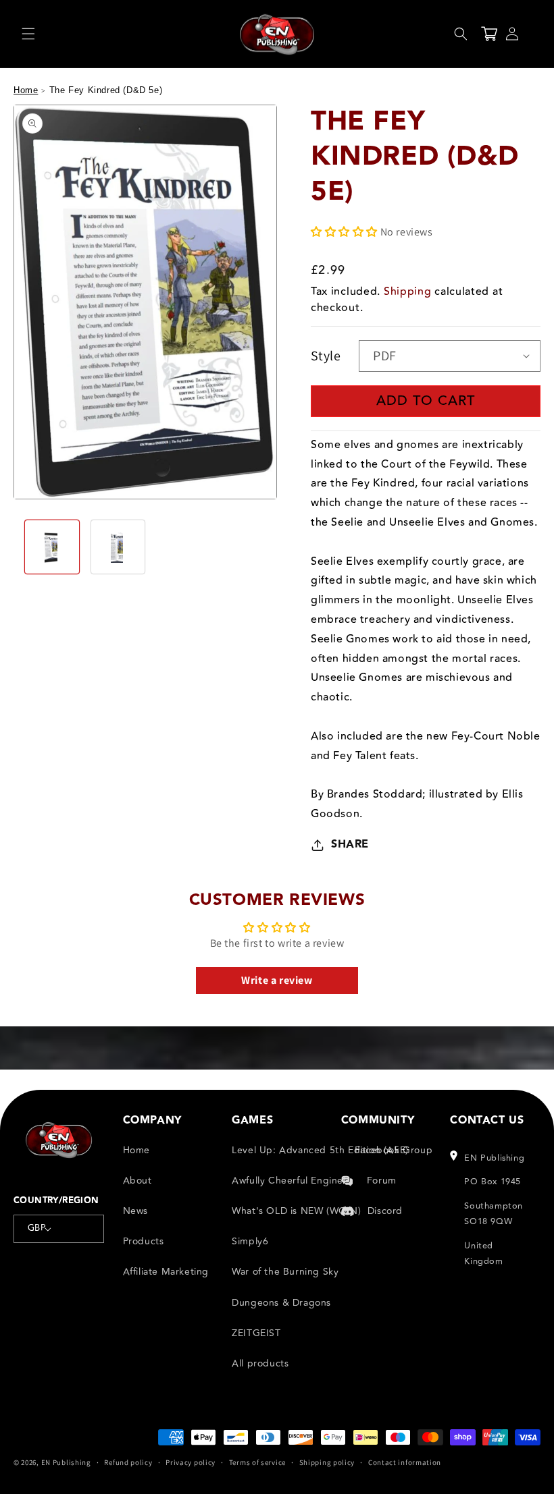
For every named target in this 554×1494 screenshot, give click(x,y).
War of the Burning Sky (285, 1272)
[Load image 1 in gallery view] (52, 547)
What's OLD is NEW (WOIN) (296, 1211)
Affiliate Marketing (166, 1272)
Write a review (276, 980)
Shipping (408, 291)
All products (260, 1363)
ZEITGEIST (256, 1333)
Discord (385, 1211)
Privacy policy (191, 1462)
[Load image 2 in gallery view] (118, 547)
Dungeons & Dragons (281, 1303)
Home (26, 90)
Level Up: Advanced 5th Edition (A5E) (320, 1150)
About (137, 1180)
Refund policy (128, 1462)
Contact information (404, 1462)
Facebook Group (393, 1150)
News (135, 1211)
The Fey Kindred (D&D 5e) (105, 90)
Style (326, 355)
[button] (28, 34)
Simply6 (250, 1241)
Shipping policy (327, 1462)
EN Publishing (66, 1462)
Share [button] (350, 844)
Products (143, 1241)
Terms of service (257, 1462)
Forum (382, 1180)
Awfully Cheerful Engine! (289, 1180)
